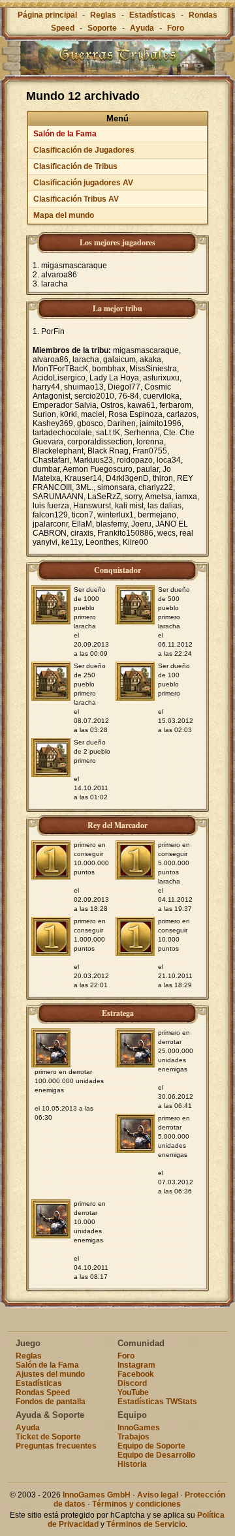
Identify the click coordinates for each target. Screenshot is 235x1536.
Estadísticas (152, 15)
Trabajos (133, 1436)
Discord (132, 1383)
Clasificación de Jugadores (83, 150)
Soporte (102, 28)
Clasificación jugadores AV (83, 182)
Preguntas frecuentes (56, 1446)
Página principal (47, 15)
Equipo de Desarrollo (156, 1455)
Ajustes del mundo (50, 1374)
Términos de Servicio (145, 1524)
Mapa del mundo (63, 215)
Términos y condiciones (136, 1504)
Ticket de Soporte (48, 1436)
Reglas (103, 15)
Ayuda (142, 28)
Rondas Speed (43, 1392)
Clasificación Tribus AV (76, 199)
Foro (175, 28)
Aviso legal (157, 1494)
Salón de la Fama (65, 133)
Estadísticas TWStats (157, 1401)
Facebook (136, 1374)
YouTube (133, 1392)
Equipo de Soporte (151, 1446)
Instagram (136, 1365)
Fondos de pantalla (51, 1401)
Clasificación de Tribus (75, 166)
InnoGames (139, 1427)
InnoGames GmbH (97, 1494)
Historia (132, 1464)
